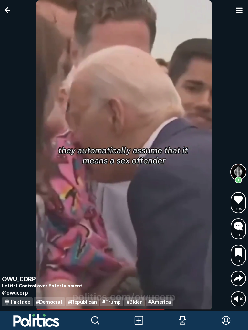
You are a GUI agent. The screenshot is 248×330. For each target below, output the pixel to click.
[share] (238, 278)
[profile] (238, 172)
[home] (36, 320)
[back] (9, 10)
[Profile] (226, 320)
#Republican (82, 302)
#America (159, 302)
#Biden (135, 302)
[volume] (238, 298)
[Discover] (95, 320)
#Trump (111, 302)
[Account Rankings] (182, 320)
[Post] (138, 320)
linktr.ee (20, 302)
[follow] (238, 180)
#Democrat (49, 302)
